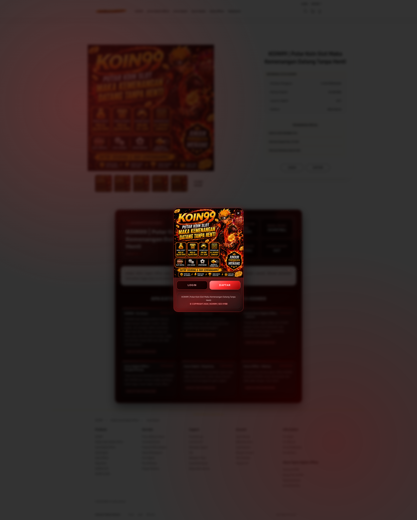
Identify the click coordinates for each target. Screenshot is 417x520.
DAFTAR (224, 285)
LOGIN (192, 285)
